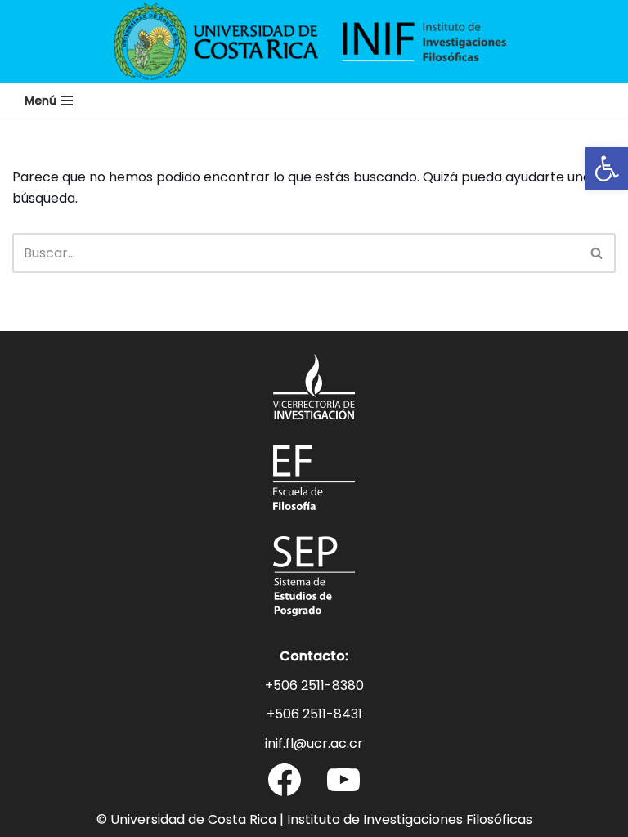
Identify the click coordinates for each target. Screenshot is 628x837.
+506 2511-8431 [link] (314, 714)
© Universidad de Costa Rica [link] (186, 819)
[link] (606, 168)
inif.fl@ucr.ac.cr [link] (314, 743)
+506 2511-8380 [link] (314, 685)
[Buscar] (597, 253)
